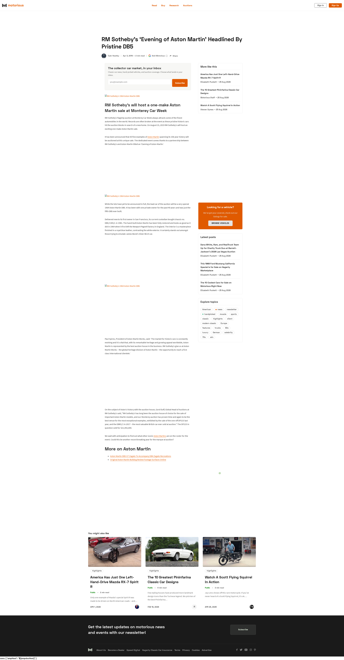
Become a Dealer (116, 650)
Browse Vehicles (220, 223)
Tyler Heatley (113, 56)
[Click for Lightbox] (148, 96)
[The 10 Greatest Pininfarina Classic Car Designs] (172, 552)
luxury (205, 332)
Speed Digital (133, 650)
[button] (167, 56)
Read (154, 5)
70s (204, 337)
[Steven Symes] (252, 607)
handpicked (209, 314)
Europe (224, 323)
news (220, 309)
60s (226, 328)
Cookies (196, 650)
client (229, 319)
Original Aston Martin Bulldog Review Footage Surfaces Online (138, 459)
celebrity (228, 332)
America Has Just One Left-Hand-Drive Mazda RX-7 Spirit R (114, 582)
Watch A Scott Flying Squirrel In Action (220, 105)
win (211, 337)
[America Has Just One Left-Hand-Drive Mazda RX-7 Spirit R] (114, 552)
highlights (218, 319)
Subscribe (180, 83)
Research (174, 5)
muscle (223, 314)
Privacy (186, 650)
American (206, 309)
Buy (163, 5)
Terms (177, 650)
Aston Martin (153, 136)
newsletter (232, 309)
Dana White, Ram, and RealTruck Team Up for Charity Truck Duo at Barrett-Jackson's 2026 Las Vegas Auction (219, 248)
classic (205, 319)
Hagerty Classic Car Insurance (157, 650)
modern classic (209, 323)
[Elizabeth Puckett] (137, 607)
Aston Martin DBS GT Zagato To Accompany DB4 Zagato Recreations (140, 456)
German (216, 332)
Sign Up (335, 5)
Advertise (207, 650)
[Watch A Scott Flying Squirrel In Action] (229, 552)
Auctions (187, 5)
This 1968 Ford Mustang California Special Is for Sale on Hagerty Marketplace (217, 267)
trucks (218, 328)
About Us (101, 650)
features (206, 328)
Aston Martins (160, 436)
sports (234, 314)
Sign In (320, 5)
